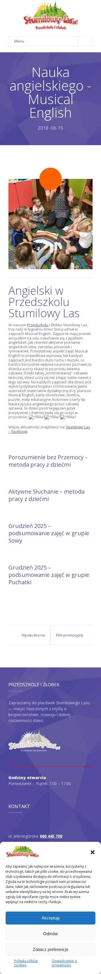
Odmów (50, 933)
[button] (92, 852)
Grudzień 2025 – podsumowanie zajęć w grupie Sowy (48, 533)
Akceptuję (51, 917)
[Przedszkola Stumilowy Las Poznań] (50, 15)
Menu (19, 41)
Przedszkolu (37, 324)
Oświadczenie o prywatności (64, 963)
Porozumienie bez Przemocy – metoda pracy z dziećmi (48, 460)
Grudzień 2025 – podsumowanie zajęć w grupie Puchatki (48, 575)
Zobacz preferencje (50, 949)
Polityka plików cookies (26, 963)
